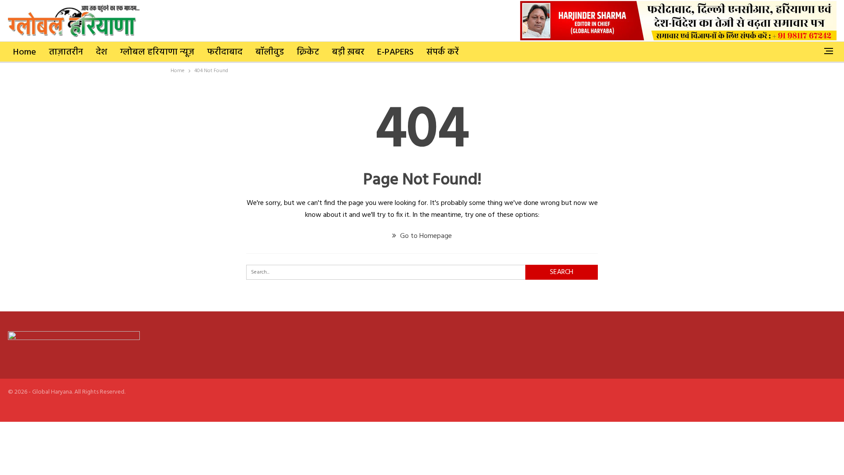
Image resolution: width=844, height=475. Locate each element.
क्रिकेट (308, 52)
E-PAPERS (395, 52)
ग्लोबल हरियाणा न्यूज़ (157, 52)
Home (24, 52)
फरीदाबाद (225, 52)
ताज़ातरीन (66, 52)
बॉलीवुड (269, 52)
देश (101, 52)
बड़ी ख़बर (348, 52)
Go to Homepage (425, 236)
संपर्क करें (442, 52)
